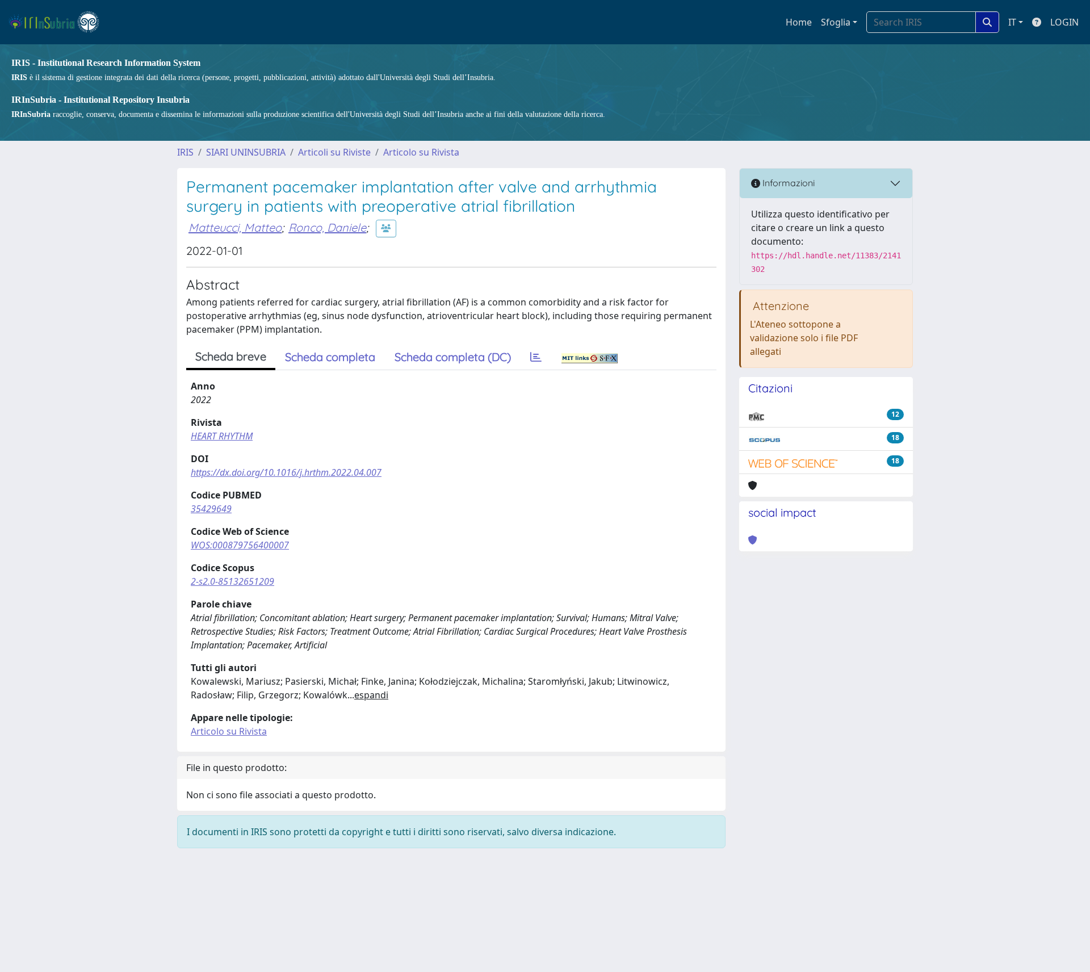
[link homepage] (59, 22)
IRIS (185, 152)
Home (799, 22)
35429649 (211, 508)
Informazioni (787, 182)
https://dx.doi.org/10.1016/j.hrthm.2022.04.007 (286, 472)
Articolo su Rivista (421, 152)
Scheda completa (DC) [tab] (453, 357)
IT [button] (1012, 22)
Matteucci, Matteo (235, 227)
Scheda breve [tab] (230, 356)
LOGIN (1064, 22)
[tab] (536, 357)
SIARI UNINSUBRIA (246, 152)
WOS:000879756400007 (240, 545)
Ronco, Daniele (327, 227)
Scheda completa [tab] (330, 357)
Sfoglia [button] (835, 22)
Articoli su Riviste (334, 152)
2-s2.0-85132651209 (232, 581)
